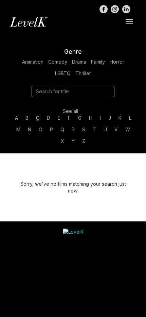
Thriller (83, 73)
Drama (79, 62)
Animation (32, 62)
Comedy (57, 62)
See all (70, 111)
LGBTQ (63, 73)
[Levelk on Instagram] (115, 9)
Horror (117, 62)
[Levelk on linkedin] (126, 9)
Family (98, 62)
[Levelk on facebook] (103, 9)
